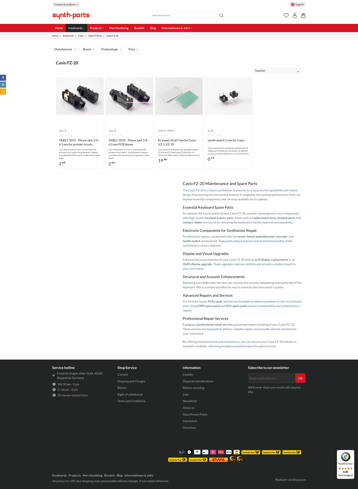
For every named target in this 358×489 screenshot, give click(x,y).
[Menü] (352, 452)
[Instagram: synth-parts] (3, 85)
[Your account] (294, 15)
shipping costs (91, 481)
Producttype (109, 49)
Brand (87, 49)
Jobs (186, 394)
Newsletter (190, 401)
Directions (189, 427)
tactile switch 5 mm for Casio (226, 140)
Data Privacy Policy (195, 414)
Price (131, 49)
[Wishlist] (286, 15)
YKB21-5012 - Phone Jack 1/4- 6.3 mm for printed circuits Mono (79, 142)
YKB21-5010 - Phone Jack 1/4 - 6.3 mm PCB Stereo (129, 142)
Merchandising (92, 475)
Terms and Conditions (131, 401)
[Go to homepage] (71, 15)
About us (188, 407)
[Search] (221, 15)
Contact (122, 374)
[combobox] (184, 15)
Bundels (109, 475)
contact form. (79, 395)
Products (75, 475)
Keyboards (59, 475)
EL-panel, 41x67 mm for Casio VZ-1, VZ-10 (177, 142)
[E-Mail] (3, 92)
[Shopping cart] (303, 15)
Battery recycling (193, 387)
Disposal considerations (198, 381)
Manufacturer (63, 49)
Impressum (190, 421)
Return (121, 387)
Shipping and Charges (131, 381)
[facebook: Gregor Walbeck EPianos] (3, 78)
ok (300, 378)
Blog (120, 475)
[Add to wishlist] (99, 83)
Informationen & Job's (138, 475)
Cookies (188, 374)
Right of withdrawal (130, 394)
